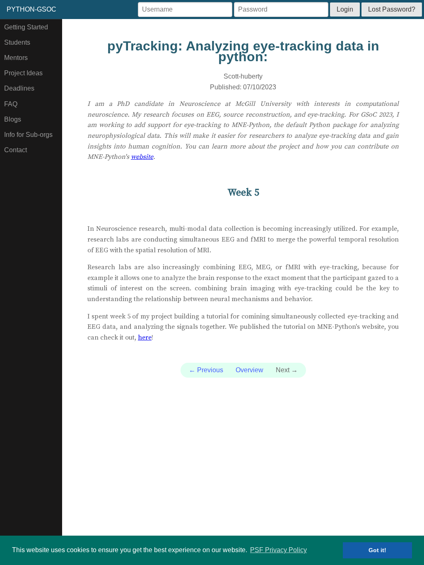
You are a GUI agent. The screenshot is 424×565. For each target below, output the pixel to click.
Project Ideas (23, 73)
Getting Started (26, 27)
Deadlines (19, 88)
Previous (206, 369)
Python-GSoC (31, 9)
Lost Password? (391, 9)
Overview (249, 369)
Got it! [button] (377, 550)
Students (17, 42)
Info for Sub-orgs (28, 134)
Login (345, 9)
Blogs (12, 119)
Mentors (16, 57)
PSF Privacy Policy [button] (278, 549)
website (142, 157)
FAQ (10, 104)
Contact (15, 149)
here (145, 337)
